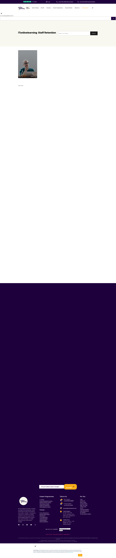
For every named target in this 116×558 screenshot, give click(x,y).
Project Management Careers (46, 501)
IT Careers (42, 499)
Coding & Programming (45, 505)
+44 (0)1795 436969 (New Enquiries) (65, 1)
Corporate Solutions (84, 509)
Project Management (44, 513)
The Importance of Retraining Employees (26, 81)
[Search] (113, 18)
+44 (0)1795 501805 (68, 505)
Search (94, 33)
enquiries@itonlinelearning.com (69, 508)
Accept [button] (80, 555)
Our (81, 513)
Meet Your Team (83, 505)
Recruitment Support (86, 513)
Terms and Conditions (58, 534)
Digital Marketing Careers (45, 507)
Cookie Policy (66, 534)
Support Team (83, 506)
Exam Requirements (84, 511)
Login (49, 1)
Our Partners (83, 512)
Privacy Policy (70, 552)
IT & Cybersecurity (44, 517)
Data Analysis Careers (44, 504)
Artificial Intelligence (44, 521)
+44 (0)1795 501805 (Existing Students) (87, 1)
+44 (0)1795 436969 (68, 500)
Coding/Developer (44, 518)
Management (42, 515)
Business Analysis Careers (45, 502)
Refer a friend (83, 502)
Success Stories (83, 503)
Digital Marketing (43, 520)
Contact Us (82, 500)
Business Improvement (45, 514)
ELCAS (81, 508)
